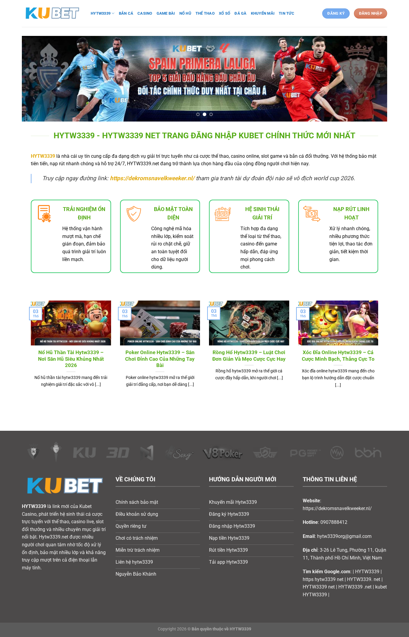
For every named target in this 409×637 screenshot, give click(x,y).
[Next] (372, 78)
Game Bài (166, 13)
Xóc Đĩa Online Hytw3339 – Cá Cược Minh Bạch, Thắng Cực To (338, 356)
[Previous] (36, 78)
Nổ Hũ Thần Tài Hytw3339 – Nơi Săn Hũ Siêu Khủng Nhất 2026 (71, 359)
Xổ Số (224, 13)
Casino (144, 13)
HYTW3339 (43, 156)
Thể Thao (205, 13)
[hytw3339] (52, 13)
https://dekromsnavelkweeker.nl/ (152, 178)
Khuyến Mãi (263, 13)
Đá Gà (240, 13)
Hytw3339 (100, 13)
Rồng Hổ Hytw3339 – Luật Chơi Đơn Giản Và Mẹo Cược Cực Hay (249, 356)
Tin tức (286, 13)
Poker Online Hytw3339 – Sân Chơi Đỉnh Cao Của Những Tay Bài (160, 359)
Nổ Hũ (185, 13)
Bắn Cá (126, 13)
